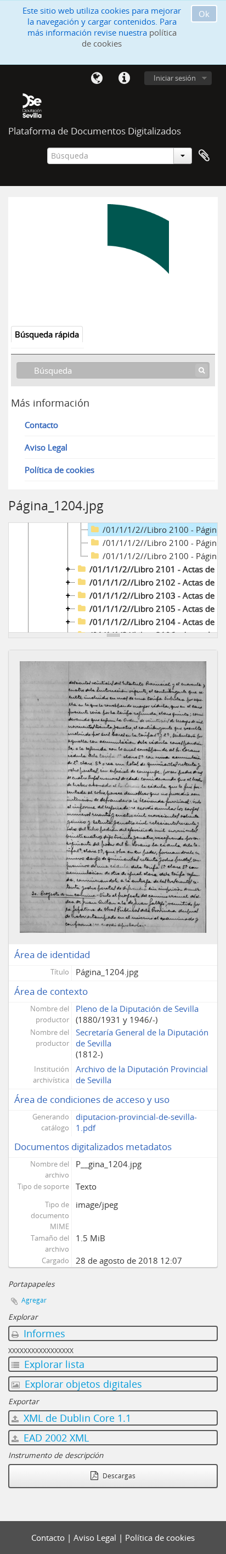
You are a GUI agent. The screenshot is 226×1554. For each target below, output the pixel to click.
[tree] (113, 578)
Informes (43, 1333)
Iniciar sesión (175, 78)
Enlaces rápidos (124, 78)
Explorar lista (52, 1364)
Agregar (34, 1300)
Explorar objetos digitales (82, 1383)
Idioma (96, 78)
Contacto (41, 424)
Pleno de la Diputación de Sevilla (137, 1008)
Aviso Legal (46, 447)
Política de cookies (59, 469)
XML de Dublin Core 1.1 (76, 1417)
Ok (204, 13)
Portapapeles (204, 156)
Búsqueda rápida (47, 334)
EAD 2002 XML (55, 1437)
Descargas (118, 1475)
